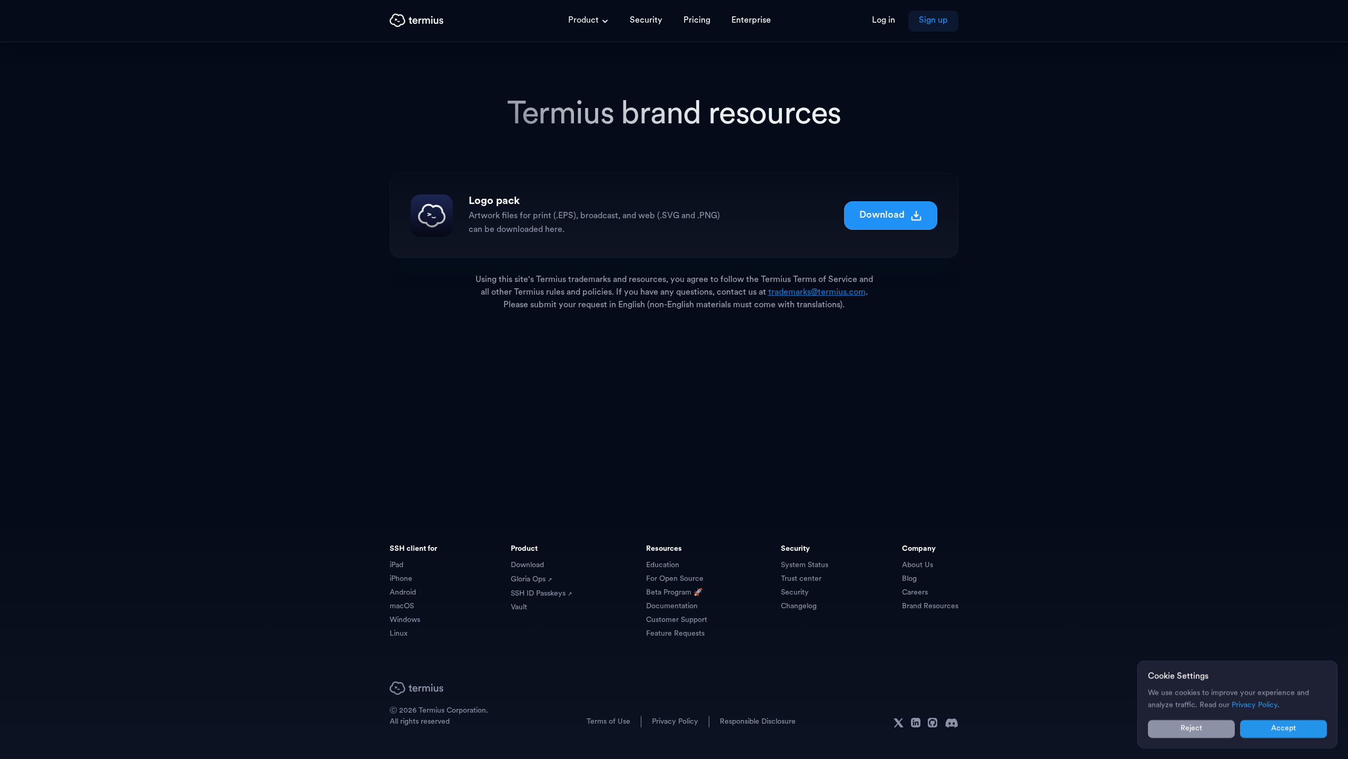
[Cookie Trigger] (983, 721)
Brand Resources (930, 606)
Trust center (801, 579)
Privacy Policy (675, 722)
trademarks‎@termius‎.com (817, 292)
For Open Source (674, 579)
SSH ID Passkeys (539, 594)
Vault (519, 607)
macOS (402, 606)
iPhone (401, 579)
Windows (405, 620)
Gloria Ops (529, 579)
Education (662, 565)
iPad (396, 565)
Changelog (799, 606)
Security (795, 593)
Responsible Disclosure (758, 722)
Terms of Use (608, 722)
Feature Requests (675, 634)
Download (882, 215)
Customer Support (676, 620)
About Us (917, 565)
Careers (915, 593)
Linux (399, 634)
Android (403, 593)
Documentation (672, 606)
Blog (909, 579)
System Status (804, 565)
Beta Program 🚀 (674, 593)
